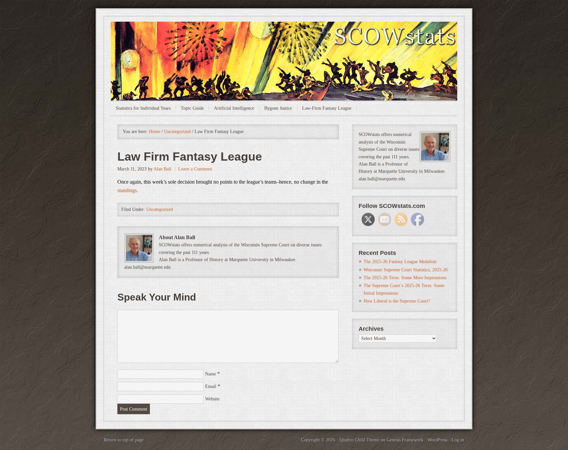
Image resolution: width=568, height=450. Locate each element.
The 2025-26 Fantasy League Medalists (400, 261)
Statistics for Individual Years (143, 108)
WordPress (437, 440)
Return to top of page (124, 440)
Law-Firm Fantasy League (326, 108)
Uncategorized (159, 209)
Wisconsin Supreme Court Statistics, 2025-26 (406, 269)
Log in (458, 440)
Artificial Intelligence (234, 108)
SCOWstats (284, 41)
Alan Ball (162, 169)
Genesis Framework (405, 440)
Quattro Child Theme (359, 440)
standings (127, 190)
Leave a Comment (195, 169)
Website (212, 398)
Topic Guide (192, 108)
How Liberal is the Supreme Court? (397, 301)
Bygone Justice (278, 108)
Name (210, 373)
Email (210, 386)
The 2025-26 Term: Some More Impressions (405, 277)
